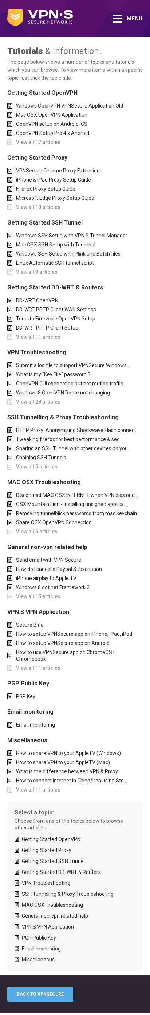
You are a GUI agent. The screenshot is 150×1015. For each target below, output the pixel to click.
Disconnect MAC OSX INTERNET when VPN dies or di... (77, 495)
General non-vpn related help (55, 916)
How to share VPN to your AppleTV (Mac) (63, 762)
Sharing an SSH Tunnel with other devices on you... (73, 448)
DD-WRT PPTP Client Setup (47, 328)
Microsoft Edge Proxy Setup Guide (55, 198)
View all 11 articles (38, 337)
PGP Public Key (39, 938)
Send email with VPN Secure (48, 560)
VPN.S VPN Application (48, 927)
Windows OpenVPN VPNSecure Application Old (69, 106)
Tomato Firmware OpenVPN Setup (55, 319)
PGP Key (25, 696)
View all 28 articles (38, 402)
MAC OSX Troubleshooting (52, 905)
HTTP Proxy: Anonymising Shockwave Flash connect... (77, 430)
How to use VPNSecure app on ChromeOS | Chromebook (65, 655)
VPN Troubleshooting (46, 883)
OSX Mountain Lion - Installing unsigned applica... (71, 504)
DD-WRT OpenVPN (37, 300)
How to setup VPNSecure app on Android (63, 643)
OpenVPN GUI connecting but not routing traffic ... (71, 383)
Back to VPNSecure (40, 994)
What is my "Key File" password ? (53, 374)
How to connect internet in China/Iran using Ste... (71, 780)
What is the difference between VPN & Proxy (67, 771)
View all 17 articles (38, 142)
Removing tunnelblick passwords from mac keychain (76, 513)
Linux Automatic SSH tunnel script (55, 263)
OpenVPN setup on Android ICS (51, 124)
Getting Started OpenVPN (51, 839)
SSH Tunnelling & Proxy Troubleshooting (68, 894)
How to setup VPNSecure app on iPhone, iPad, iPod (74, 634)
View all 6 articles (37, 531)
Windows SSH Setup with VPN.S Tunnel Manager (71, 235)
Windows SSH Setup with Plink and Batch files (68, 254)
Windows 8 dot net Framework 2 (53, 587)
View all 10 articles (38, 207)
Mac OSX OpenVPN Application (51, 115)
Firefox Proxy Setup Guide (45, 189)
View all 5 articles (37, 467)
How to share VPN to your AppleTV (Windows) (68, 753)
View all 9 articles (37, 272)
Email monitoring (35, 725)
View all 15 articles (38, 596)
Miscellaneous (38, 959)
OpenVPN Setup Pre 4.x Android (52, 133)
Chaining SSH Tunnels (41, 457)
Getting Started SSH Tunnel (53, 861)
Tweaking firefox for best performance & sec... (69, 439)
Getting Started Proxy (46, 850)
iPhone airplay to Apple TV (46, 578)
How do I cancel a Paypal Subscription (59, 569)
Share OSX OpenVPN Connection (54, 522)
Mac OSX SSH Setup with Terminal (55, 245)
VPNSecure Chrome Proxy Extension (58, 171)
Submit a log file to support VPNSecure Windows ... (73, 365)
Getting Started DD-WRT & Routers (61, 872)
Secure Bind (30, 625)
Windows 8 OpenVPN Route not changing (63, 393)
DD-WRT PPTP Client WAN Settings (56, 309)
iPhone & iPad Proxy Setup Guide (53, 180)
